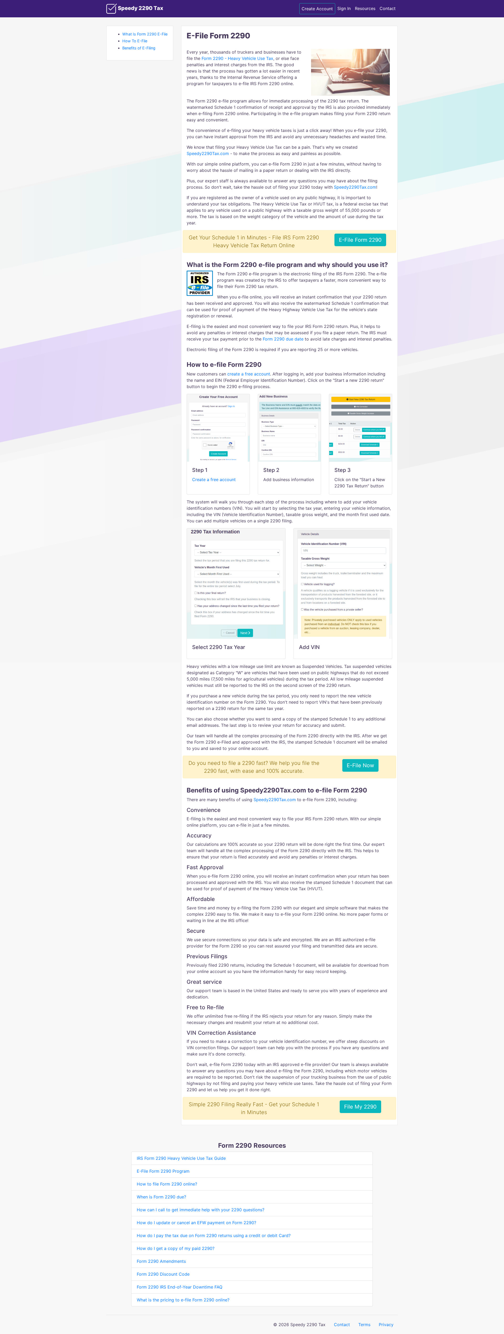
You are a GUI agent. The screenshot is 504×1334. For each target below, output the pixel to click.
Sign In (344, 8)
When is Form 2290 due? (161, 1196)
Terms (364, 1324)
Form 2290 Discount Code (163, 1274)
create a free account (248, 374)
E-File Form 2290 (360, 240)
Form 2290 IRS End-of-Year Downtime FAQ (179, 1287)
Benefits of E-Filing (138, 48)
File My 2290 (360, 1107)
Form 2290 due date (283, 339)
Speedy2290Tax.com (208, 153)
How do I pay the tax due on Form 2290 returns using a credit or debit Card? (214, 1235)
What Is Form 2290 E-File (144, 34)
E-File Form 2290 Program (163, 1171)
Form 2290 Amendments (161, 1261)
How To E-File (134, 41)
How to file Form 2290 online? (167, 1184)
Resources (365, 8)
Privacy (386, 1324)
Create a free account (214, 479)
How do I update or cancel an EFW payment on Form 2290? (196, 1222)
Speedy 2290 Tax (140, 8)
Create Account (317, 8)
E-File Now (360, 765)
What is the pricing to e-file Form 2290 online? (183, 1299)
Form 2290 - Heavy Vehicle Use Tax (237, 58)
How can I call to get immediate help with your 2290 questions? (200, 1209)
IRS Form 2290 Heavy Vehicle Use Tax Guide (181, 1158)
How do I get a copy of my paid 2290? (175, 1248)
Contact (388, 8)
